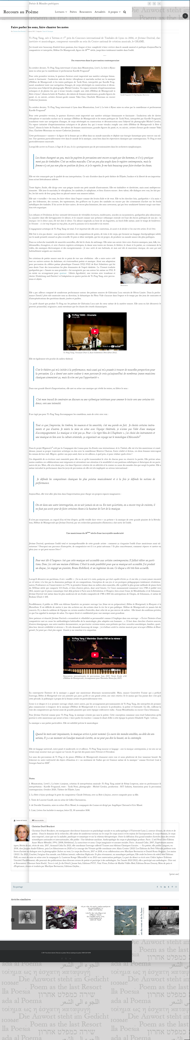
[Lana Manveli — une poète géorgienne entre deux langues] (26, 917)
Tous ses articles (39, 820)
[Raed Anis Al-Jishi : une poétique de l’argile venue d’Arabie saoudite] (163, 919)
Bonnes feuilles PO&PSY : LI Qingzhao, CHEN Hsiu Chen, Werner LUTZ (91, 922)
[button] (124, 12)
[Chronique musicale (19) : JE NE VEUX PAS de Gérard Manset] (129, 921)
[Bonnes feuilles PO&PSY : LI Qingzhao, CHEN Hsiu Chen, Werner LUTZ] (95, 928)
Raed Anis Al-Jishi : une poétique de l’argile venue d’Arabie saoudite (160, 913)
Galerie (29, 911)
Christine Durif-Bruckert (19, 31)
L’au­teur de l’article (21, 820)
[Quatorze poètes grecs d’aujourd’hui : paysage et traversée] (60, 914)
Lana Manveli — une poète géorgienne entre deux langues (23, 911)
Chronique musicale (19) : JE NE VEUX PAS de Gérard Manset (126, 915)
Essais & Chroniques (48, 31)
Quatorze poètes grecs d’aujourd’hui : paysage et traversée (57, 908)
